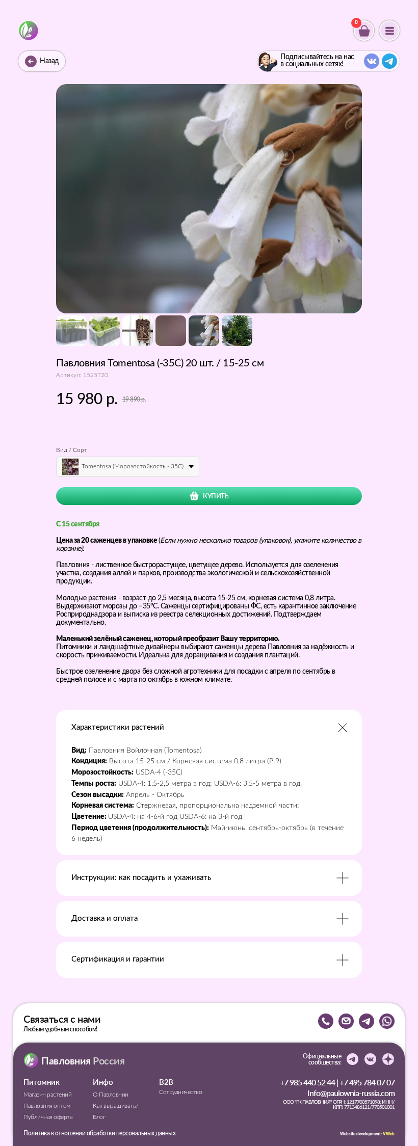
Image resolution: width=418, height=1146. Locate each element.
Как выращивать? (115, 1106)
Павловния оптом (46, 1106)
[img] (28, 30)
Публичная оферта (47, 1117)
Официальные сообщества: (322, 1059)
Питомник (41, 1081)
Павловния (82, 1060)
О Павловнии (110, 1094)
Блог (99, 1117)
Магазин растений (47, 1094)
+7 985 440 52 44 (307, 1082)
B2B (166, 1081)
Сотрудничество (180, 1092)
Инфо (103, 1081)
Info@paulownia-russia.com (351, 1093)
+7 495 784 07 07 (367, 1082)
